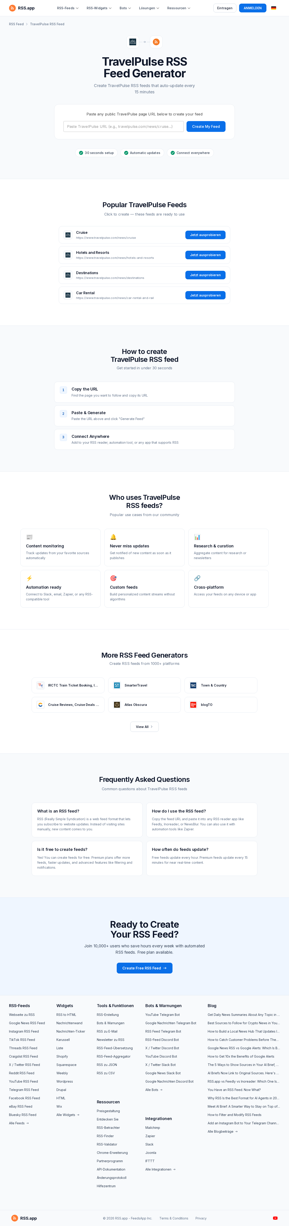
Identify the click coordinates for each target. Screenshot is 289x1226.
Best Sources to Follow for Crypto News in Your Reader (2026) (244, 1023)
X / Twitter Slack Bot (160, 1065)
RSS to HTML (66, 1015)
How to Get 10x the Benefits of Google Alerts (241, 1056)
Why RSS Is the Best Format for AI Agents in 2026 (244, 1098)
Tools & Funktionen (115, 1005)
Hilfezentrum (106, 1186)
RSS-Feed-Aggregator (114, 1056)
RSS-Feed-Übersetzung (115, 1048)
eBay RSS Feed (20, 1106)
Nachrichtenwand (69, 1023)
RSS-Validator (107, 1144)
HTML (60, 1098)
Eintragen (225, 8)
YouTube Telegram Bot (162, 1015)
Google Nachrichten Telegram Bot (170, 1023)
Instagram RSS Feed (24, 1031)
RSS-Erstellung (108, 1015)
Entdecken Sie (108, 1119)
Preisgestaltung (108, 1111)
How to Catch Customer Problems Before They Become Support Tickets (244, 1040)
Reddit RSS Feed (21, 1073)
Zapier (150, 1136)
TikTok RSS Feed (22, 1040)
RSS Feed (16, 24)
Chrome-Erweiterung (112, 1153)
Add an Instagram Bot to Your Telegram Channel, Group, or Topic (244, 1123)
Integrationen (158, 1118)
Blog (212, 1005)
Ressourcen (108, 1102)
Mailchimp (152, 1128)
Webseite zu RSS (22, 1015)
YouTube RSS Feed (23, 1081)
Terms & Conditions (173, 1218)
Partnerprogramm (110, 1161)
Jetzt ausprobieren (205, 235)
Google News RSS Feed (27, 1023)
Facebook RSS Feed (24, 1098)
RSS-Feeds (19, 1005)
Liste (59, 1048)
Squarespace (66, 1065)
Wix (59, 1106)
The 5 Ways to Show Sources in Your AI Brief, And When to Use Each (244, 1065)
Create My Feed (206, 126)
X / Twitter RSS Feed (24, 1065)
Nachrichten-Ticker (70, 1031)
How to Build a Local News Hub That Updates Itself (244, 1031)
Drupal (61, 1090)
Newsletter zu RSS (110, 1040)
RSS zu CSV (106, 1073)
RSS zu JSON (107, 1065)
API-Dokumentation (111, 1169)
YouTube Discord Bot (161, 1056)
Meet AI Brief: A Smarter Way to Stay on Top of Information (244, 1106)
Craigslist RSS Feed (23, 1056)
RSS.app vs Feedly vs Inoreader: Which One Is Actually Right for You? (244, 1081)
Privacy (201, 1218)
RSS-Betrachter (108, 1128)
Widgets (64, 1005)
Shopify (62, 1056)
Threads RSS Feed (23, 1048)
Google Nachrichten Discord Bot (169, 1081)
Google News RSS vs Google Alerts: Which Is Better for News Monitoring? (244, 1048)
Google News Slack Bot (163, 1073)
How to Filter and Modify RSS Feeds (234, 1115)
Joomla (150, 1153)
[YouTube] (275, 1218)
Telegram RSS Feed (24, 1090)
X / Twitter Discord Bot (162, 1048)
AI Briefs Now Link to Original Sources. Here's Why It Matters (244, 1073)
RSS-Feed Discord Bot (162, 1040)
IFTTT (150, 1161)
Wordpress (64, 1081)
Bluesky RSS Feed (22, 1115)
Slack (149, 1144)
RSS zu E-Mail (107, 1031)
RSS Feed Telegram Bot (163, 1031)
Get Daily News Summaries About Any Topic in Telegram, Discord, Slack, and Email (244, 1015)
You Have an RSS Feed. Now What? (234, 1090)
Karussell (63, 1040)
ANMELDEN (253, 8)
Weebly (62, 1073)
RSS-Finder (105, 1136)
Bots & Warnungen (110, 1023)
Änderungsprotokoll (111, 1178)
